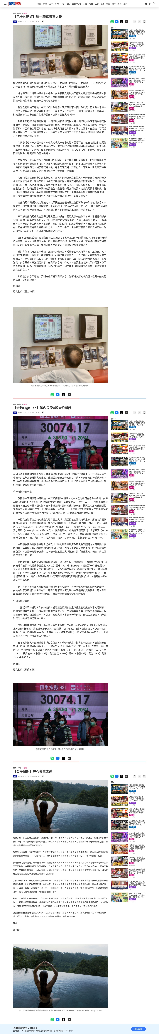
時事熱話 (132, 36)
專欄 (20, 13)
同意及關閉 (138, 1029)
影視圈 (132, 60)
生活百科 (132, 48)
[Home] (15, 3)
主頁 (14, 13)
